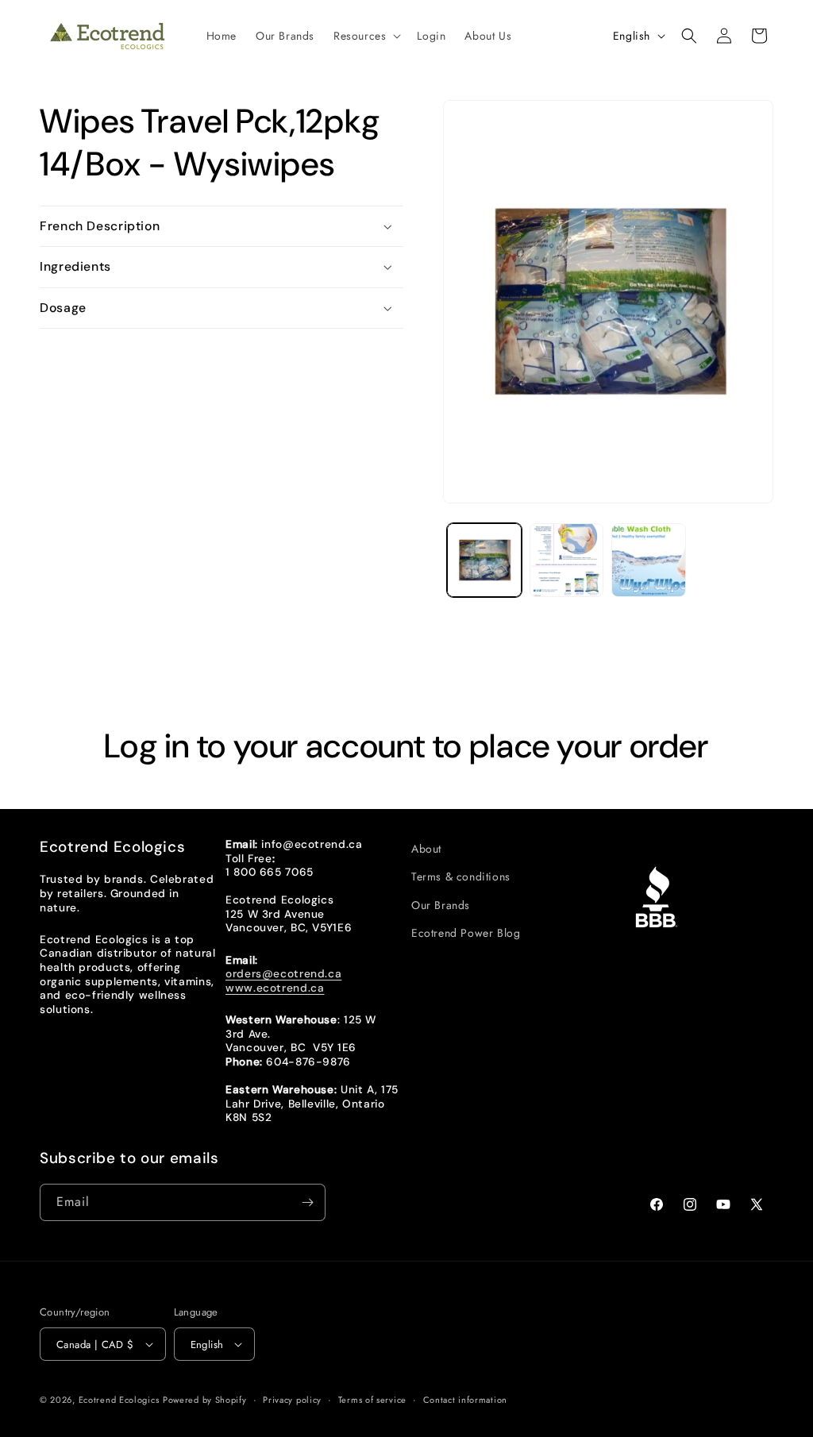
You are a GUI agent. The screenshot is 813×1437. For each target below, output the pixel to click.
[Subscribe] (307, 1202)
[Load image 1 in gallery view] (484, 560)
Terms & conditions (461, 876)
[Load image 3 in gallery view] (648, 560)
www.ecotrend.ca (274, 987)
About (426, 849)
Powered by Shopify (205, 1399)
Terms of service (372, 1399)
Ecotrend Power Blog (465, 933)
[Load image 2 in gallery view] (566, 560)
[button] (365, 35)
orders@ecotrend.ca (283, 973)
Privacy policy (292, 1399)
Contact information (465, 1399)
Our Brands (440, 905)
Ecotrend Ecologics (119, 1399)
